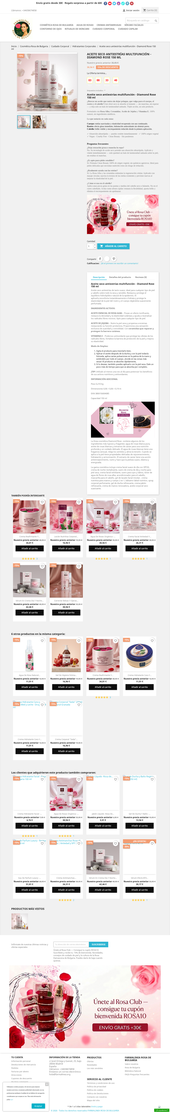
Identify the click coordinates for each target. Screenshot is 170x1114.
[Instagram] (118, 3)
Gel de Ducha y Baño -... (139, 814)
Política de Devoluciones (98, 1093)
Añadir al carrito (113, 246)
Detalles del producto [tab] (120, 277)
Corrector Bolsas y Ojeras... (66, 600)
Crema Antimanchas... (66, 878)
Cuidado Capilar (128, 28)
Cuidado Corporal (104, 28)
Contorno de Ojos (51, 28)
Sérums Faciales (133, 25)
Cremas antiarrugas (109, 25)
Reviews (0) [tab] (141, 277)
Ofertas (90, 1061)
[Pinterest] (131, 3)
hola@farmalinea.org (59, 1074)
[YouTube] (110, 3)
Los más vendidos (95, 1068)
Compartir (100, 258)
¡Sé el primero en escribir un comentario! (119, 263)
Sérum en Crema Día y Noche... (30, 600)
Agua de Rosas (85, 25)
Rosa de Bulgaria (132, 1067)
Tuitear (107, 258)
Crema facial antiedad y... (139, 536)
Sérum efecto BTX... (139, 878)
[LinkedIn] (127, 3)
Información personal (21, 1061)
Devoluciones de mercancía (23, 1064)
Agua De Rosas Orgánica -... (103, 536)
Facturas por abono (20, 1071)
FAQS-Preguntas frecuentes (137, 1074)
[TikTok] (123, 3)
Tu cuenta (17, 1057)
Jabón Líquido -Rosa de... (103, 814)
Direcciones (16, 1075)
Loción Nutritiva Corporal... (66, 536)
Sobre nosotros (131, 1064)
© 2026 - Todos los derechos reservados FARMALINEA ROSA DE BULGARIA (85, 1110)
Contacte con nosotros (97, 1097)
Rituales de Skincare (77, 28)
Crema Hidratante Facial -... (30, 814)
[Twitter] (114, 3)
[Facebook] (105, 3)
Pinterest (113, 258)
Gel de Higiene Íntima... (66, 675)
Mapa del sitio (93, 1100)
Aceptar (38, 1106)
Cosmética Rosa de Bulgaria (56, 25)
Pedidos (14, 1068)
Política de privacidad (96, 1086)
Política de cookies (95, 1090)
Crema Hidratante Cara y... (140, 675)
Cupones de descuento (21, 1078)
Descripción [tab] (99, 277)
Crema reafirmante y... (29, 536)
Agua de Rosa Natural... (29, 675)
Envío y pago (97, 1106)
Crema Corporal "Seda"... (66, 739)
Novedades (92, 1065)
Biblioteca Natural (133, 1071)
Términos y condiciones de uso (100, 1083)
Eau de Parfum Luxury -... (29, 878)
